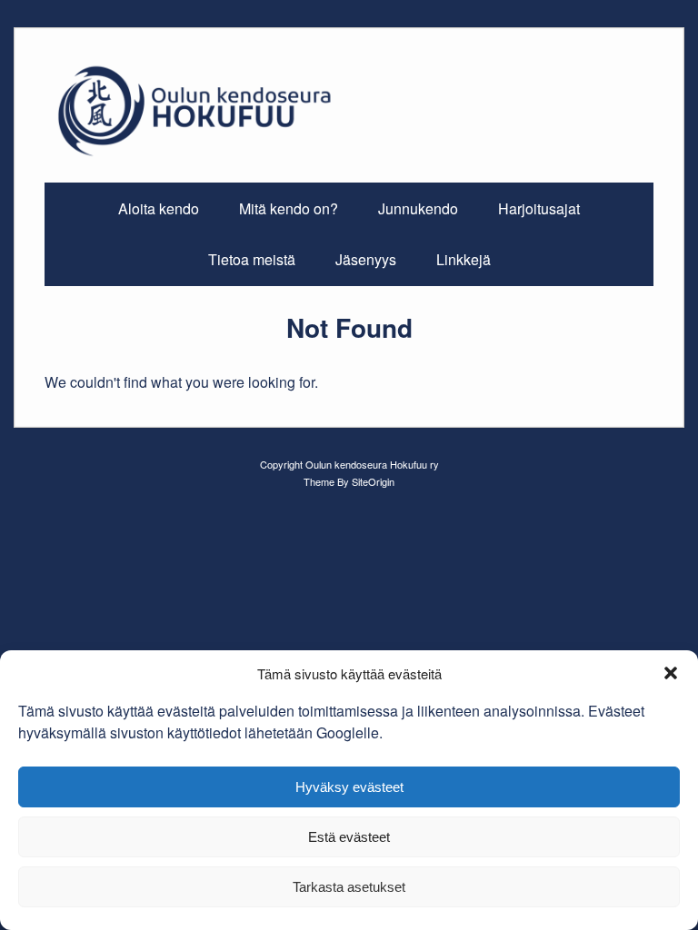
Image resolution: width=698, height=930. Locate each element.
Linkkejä (463, 259)
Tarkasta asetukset (349, 887)
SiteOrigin (373, 481)
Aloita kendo (158, 208)
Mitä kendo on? (288, 208)
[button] (671, 673)
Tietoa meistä (251, 259)
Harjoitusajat (539, 208)
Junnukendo (418, 208)
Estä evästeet (349, 837)
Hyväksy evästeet (349, 787)
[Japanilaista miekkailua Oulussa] (349, 154)
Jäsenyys (365, 259)
